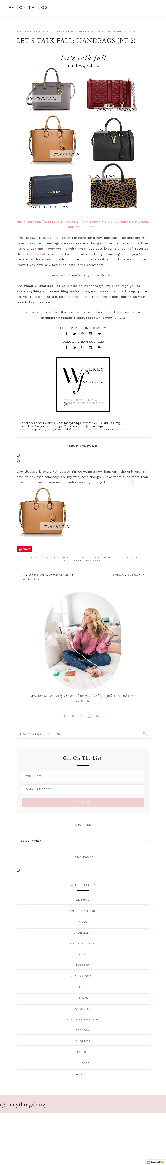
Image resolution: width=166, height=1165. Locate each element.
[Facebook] (66, 716)
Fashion (31, 31)
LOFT (83, 986)
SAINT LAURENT (118, 221)
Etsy (83, 954)
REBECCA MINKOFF (60, 221)
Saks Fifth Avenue (83, 1019)
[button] (153, 7)
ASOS (83, 921)
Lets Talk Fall (66, 31)
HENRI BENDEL (29, 221)
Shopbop (83, 1041)
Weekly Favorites (92, 31)
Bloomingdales (83, 943)
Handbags (46, 31)
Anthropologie (83, 911)
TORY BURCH (90, 221)
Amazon (83, 900)
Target (83, 1052)
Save (27, 549)
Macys (83, 997)
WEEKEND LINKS (126, 575)
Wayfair (83, 1073)
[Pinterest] (83, 716)
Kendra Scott (83, 976)
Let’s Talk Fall (34, 254)
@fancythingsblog (23, 1104)
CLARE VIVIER (89, 227)
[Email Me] (99, 716)
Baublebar (83, 932)
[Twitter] (74, 716)
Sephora (83, 1030)
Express (83, 965)
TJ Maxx (82, 1062)
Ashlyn (73, 296)
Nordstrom (83, 1008)
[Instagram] (91, 716)
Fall (20, 31)
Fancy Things (28, 7)
